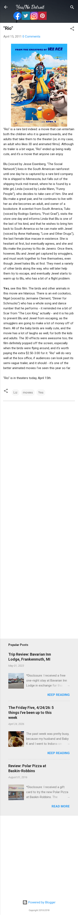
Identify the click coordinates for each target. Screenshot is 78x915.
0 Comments (31, 36)
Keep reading (58, 695)
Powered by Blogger (41, 902)
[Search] (72, 7)
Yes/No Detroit (30, 7)
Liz (15, 392)
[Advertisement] (39, 858)
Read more (61, 806)
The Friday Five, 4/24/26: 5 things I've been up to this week (31, 712)
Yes (40, 392)
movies (28, 392)
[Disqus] (39, 461)
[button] (72, 29)
